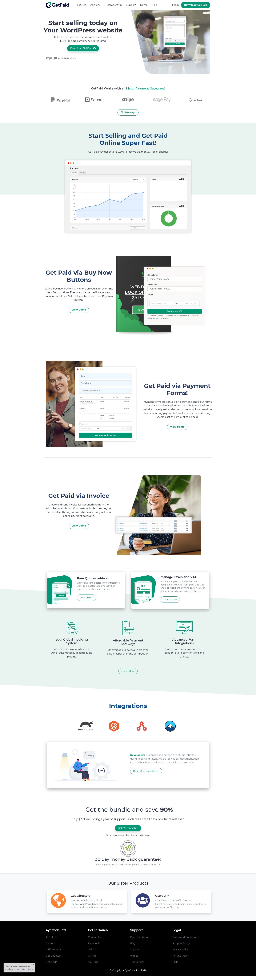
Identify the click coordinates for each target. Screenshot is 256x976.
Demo (144, 5)
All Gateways (128, 112)
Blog (154, 5)
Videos (134, 955)
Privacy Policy (180, 949)
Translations (137, 962)
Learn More (128, 671)
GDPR (176, 962)
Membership (114, 5)
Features (81, 5)
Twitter (92, 949)
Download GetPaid (195, 5)
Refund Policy (180, 955)
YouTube (93, 962)
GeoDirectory (53, 955)
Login (175, 5)
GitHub (92, 955)
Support (131, 5)
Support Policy (181, 943)
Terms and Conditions (185, 937)
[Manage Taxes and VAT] (143, 589)
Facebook (94, 943)
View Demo (79, 309)
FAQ (132, 943)
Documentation (139, 937)
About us (51, 937)
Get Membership (128, 828)
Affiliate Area (53, 949)
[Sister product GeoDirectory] (58, 901)
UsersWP (51, 962)
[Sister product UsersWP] (142, 901)
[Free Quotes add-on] (59, 589)
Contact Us (94, 937)
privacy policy (26, 969)
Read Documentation (146, 771)
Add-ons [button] (95, 5)
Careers (50, 943)
